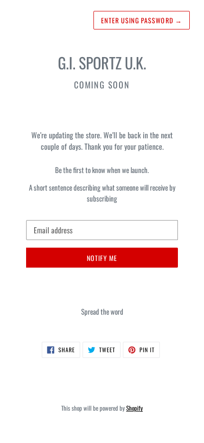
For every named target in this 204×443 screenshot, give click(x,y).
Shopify (134, 408)
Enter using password (141, 20)
